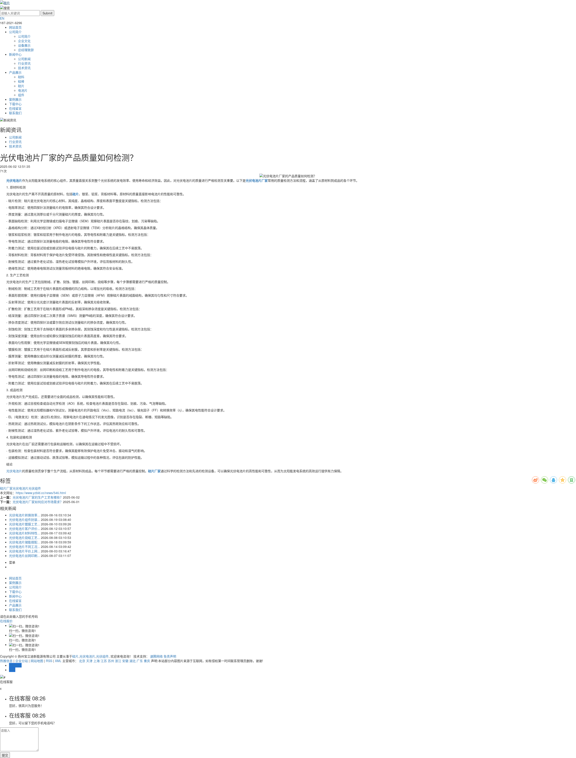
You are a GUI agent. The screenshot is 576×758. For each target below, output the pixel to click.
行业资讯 (24, 63)
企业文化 (24, 41)
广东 (140, 660)
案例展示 (15, 99)
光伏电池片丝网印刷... (24, 555)
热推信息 (6, 660)
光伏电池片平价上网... (24, 551)
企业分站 (21, 660)
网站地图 (37, 660)
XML (58, 660)
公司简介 (15, 32)
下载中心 (15, 104)
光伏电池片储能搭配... (24, 542)
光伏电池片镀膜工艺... (24, 524)
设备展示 (24, 45)
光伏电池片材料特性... (24, 533)
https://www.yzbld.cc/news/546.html (41, 492)
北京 (82, 660)
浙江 (118, 660)
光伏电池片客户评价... (24, 528)
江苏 (104, 660)
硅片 (21, 86)
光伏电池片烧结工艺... (24, 537)
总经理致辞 (26, 50)
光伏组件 (34, 488)
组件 (21, 95)
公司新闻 (24, 59)
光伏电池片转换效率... (24, 515)
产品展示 (15, 72)
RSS (49, 660)
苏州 (111, 660)
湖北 (132, 660)
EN (2, 18)
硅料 (21, 77)
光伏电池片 (14, 471)
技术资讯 (24, 68)
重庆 (147, 660)
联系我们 (15, 113)
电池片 (22, 90)
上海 (96, 660)
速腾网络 (156, 656)
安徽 (125, 660)
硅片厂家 (6, 488)
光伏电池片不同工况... (24, 546)
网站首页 (15, 27)
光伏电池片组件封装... (24, 519)
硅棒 (21, 81)
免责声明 (170, 656)
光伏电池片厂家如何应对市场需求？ (38, 501)
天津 (89, 660)
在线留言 (15, 108)
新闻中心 (15, 54)
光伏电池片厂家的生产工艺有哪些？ (38, 497)
